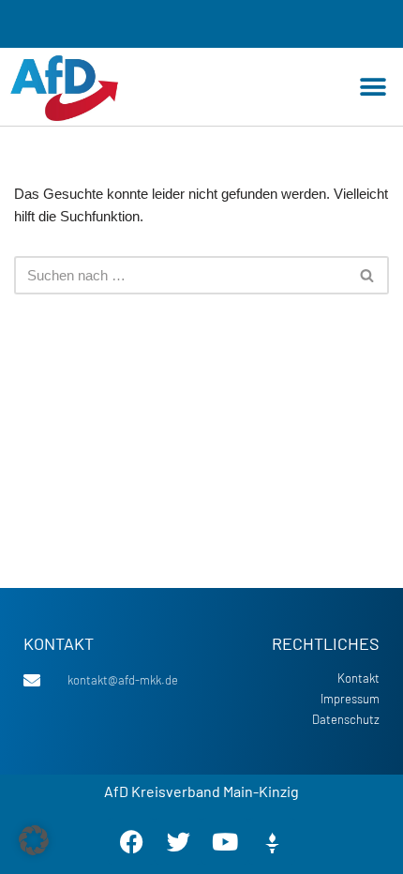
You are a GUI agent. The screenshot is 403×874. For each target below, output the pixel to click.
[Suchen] (368, 275)
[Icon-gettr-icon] (271, 841)
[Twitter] (178, 841)
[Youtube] (225, 841)
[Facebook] (131, 841)
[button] (372, 87)
